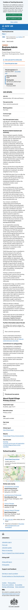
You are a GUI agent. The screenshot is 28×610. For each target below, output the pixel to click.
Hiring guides (5, 564)
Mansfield (21, 524)
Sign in (3, 28)
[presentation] (14, 468)
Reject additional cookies (14, 18)
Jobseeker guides (7, 547)
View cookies (14, 22)
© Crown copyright (14, 606)
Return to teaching (7, 550)
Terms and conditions (8, 585)
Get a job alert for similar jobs (13, 60)
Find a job (4, 545)
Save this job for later (11, 63)
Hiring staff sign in (7, 562)
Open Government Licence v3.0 (11, 594)
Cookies (4, 583)
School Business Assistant (11, 486)
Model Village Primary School (12, 459)
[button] (15, 468)
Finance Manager (9, 503)
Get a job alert (9, 519)
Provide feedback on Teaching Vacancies (13, 576)
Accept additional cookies (14, 15)
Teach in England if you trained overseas (13, 553)
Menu (3, 34)
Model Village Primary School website (13, 436)
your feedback (19, 37)
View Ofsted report (8, 430)
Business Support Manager (11, 510)
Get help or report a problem (10, 573)
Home (3, 41)
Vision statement (19, 587)
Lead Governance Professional (12, 495)
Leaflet (8, 480)
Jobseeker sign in (7, 542)
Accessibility (18, 585)
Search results (10, 41)
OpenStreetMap (17, 480)
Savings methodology (8, 587)
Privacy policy (11, 583)
